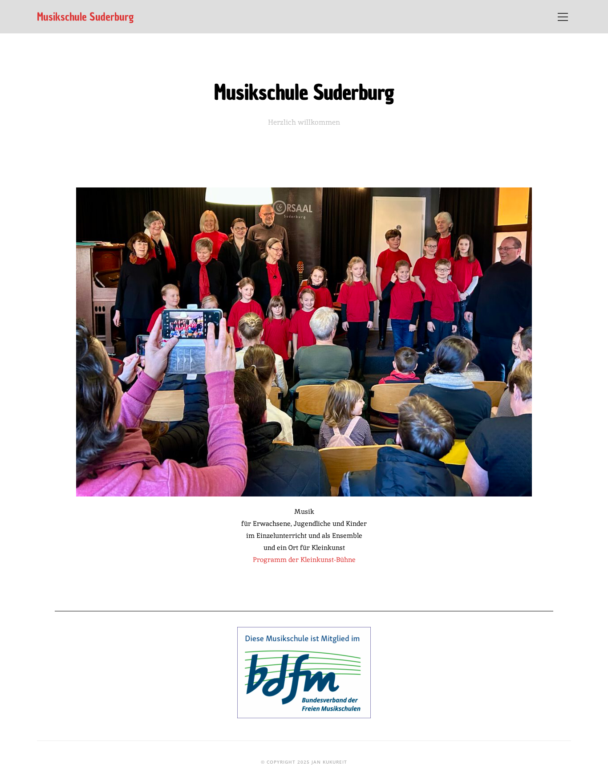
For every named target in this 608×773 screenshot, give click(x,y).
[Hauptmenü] (562, 16)
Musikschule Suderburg (85, 16)
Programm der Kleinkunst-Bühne (304, 559)
